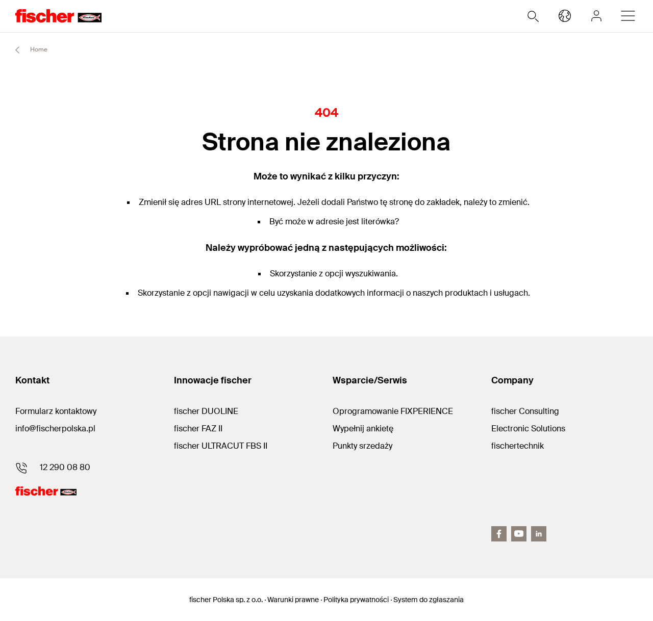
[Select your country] (564, 16)
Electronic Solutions (528, 428)
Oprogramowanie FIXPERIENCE (393, 411)
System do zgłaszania (428, 599)
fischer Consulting (525, 411)
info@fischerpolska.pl (55, 428)
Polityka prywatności (356, 599)
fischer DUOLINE (206, 411)
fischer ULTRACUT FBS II (220, 446)
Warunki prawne (293, 599)
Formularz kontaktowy (55, 411)
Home (38, 49)
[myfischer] (596, 16)
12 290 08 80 (65, 467)
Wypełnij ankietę (363, 428)
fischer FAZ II (198, 428)
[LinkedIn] (538, 533)
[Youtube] (518, 533)
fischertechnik (517, 446)
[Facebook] (499, 533)
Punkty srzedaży (362, 446)
